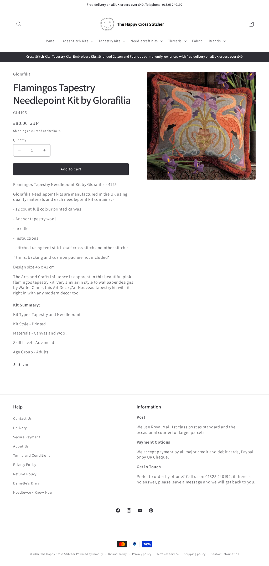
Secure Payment (26, 437)
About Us (21, 446)
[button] (19, 24)
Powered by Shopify (89, 554)
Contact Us (22, 418)
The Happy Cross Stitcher (57, 554)
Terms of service (168, 554)
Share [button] (23, 364)
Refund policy (117, 554)
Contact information (225, 554)
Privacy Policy (24, 464)
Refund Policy (25, 474)
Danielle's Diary (26, 483)
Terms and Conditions (31, 455)
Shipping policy (195, 554)
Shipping (20, 131)
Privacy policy (142, 554)
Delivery (20, 427)
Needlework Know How (33, 492)
